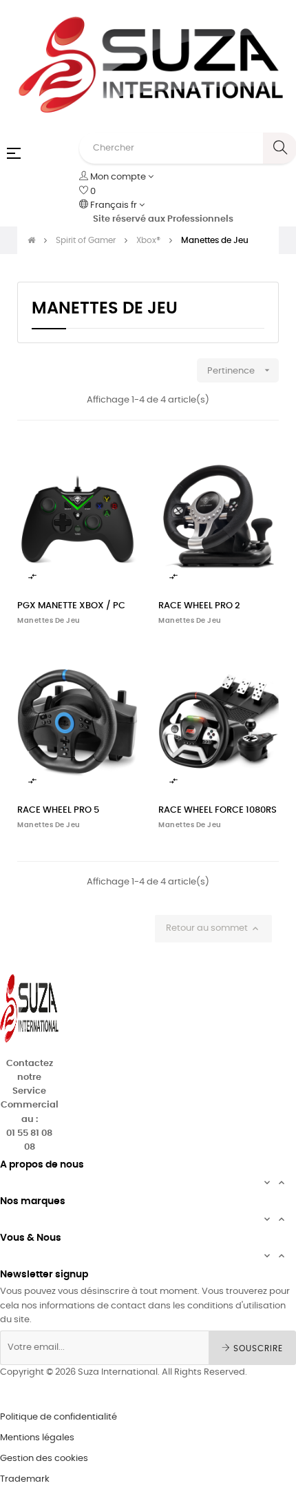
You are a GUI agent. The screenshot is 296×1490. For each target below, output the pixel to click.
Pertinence (240, 370)
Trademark (25, 1479)
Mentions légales (37, 1437)
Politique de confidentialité (58, 1417)
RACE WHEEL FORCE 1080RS (217, 810)
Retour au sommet (213, 928)
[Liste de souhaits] (119, 460)
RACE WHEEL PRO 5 (58, 810)
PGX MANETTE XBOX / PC (71, 605)
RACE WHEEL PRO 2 (199, 605)
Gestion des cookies (44, 1458)
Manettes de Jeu (49, 620)
